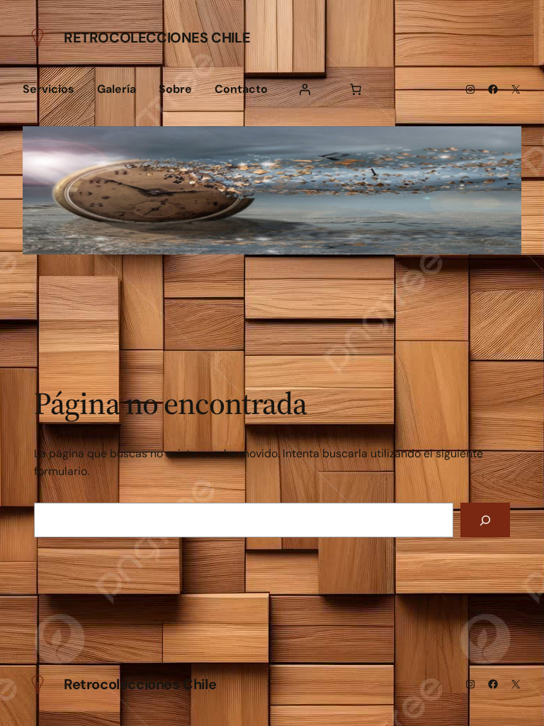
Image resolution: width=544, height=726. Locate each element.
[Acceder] (304, 89)
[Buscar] (485, 520)
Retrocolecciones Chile (157, 37)
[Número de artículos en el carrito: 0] (355, 89)
